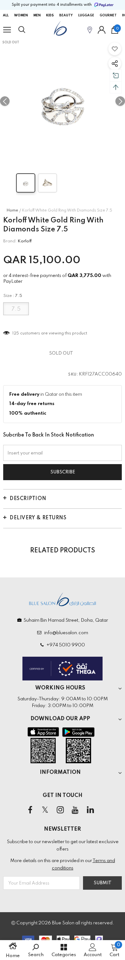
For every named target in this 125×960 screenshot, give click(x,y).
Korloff (25, 241)
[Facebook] (30, 810)
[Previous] (5, 101)
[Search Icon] (28, 29)
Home (12, 210)
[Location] (89, 30)
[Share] (114, 63)
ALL (6, 15)
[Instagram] (60, 810)
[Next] (120, 101)
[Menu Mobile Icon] (7, 30)
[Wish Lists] (114, 48)
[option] (62, 101)
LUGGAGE (86, 15)
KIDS (50, 15)
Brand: (10, 241)
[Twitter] (45, 810)
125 (16, 333)
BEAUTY (66, 15)
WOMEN (21, 15)
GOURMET (108, 15)
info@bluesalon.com (65, 633)
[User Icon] (101, 30)
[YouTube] (75, 810)
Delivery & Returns (38, 518)
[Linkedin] (90, 810)
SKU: (73, 374)
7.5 (16, 309)
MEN (37, 15)
